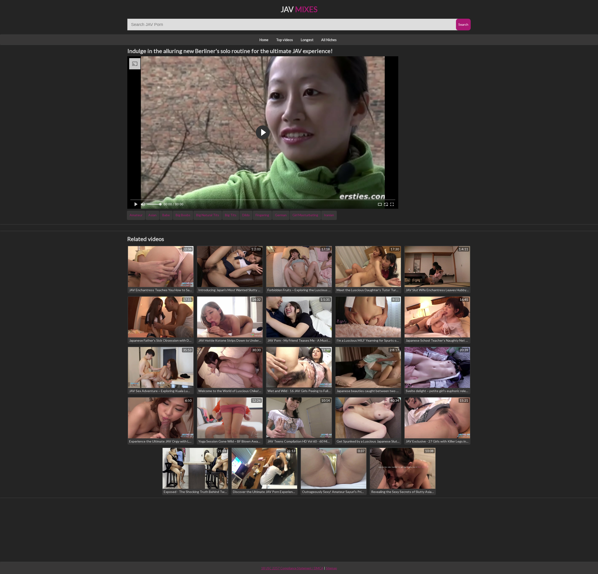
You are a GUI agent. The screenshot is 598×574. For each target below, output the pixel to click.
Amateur (136, 215)
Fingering (262, 215)
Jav (299, 9)
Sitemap (331, 568)
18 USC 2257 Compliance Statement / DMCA (292, 568)
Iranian (329, 215)
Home (263, 40)
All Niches (329, 40)
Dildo (246, 215)
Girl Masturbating (305, 215)
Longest (307, 40)
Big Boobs (183, 215)
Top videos (284, 40)
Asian (152, 215)
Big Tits (230, 215)
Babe (166, 215)
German (281, 215)
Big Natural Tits (207, 215)
